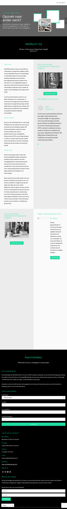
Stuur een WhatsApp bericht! (9, 464)
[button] (38, 144)
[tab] (45, 345)
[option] (50, 280)
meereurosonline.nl (55, 507)
